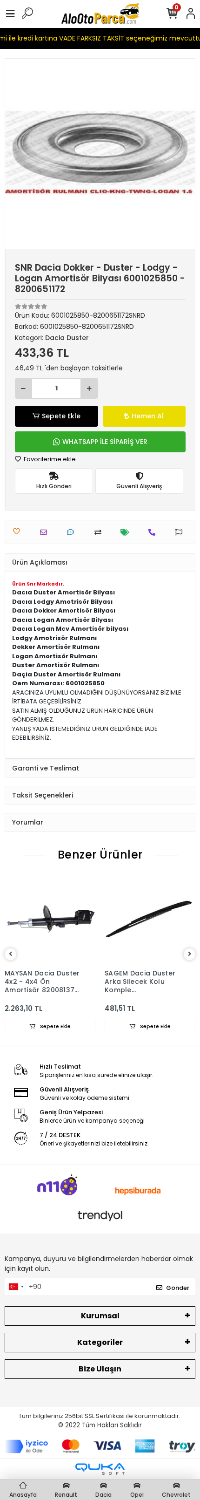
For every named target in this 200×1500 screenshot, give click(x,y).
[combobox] (16, 1287)
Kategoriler (100, 1342)
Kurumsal (100, 1315)
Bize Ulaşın (100, 1369)
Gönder (177, 1287)
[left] (11, 954)
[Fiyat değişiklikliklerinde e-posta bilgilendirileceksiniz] (127, 532)
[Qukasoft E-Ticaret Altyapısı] (100, 1469)
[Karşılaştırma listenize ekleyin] (100, 532)
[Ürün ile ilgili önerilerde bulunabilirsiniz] (181, 532)
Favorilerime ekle (49, 459)
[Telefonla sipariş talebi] (154, 532)
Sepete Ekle (61, 416)
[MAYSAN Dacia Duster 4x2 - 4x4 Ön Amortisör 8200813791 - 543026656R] (50, 918)
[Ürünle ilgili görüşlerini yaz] (73, 532)
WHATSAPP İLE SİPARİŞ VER (104, 441)
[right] (190, 954)
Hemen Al (148, 416)
